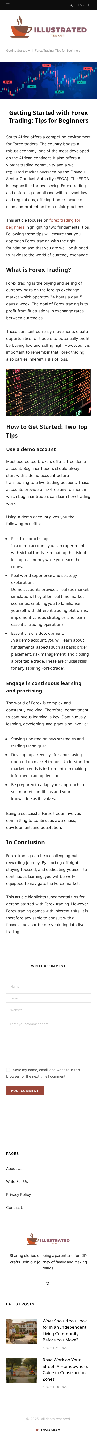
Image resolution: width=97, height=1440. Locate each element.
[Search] (71, 5)
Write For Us (17, 1181)
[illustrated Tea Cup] (48, 27)
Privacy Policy (18, 1194)
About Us (14, 1168)
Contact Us (16, 1207)
